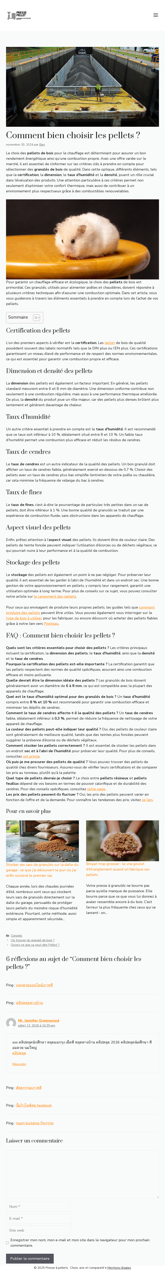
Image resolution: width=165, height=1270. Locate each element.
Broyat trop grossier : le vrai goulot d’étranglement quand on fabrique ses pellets (118, 869)
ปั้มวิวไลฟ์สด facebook (34, 1105)
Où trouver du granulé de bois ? (33, 940)
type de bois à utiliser (24, 618)
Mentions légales (119, 1268)
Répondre (19, 1064)
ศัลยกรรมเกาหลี (28, 1087)
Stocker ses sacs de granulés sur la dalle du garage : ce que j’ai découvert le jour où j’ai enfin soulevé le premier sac (42, 870)
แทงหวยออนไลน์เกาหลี (34, 985)
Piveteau (51, 623)
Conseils (16, 936)
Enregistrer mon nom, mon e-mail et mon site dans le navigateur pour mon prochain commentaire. (80, 1243)
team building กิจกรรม (35, 1123)
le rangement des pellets (55, 596)
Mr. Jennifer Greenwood (38, 1020)
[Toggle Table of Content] (34, 317)
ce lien (147, 799)
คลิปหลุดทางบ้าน (29, 1002)
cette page (96, 789)
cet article (31, 756)
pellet (110, 342)
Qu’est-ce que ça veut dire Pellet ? (35, 945)
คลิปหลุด (19, 1053)
